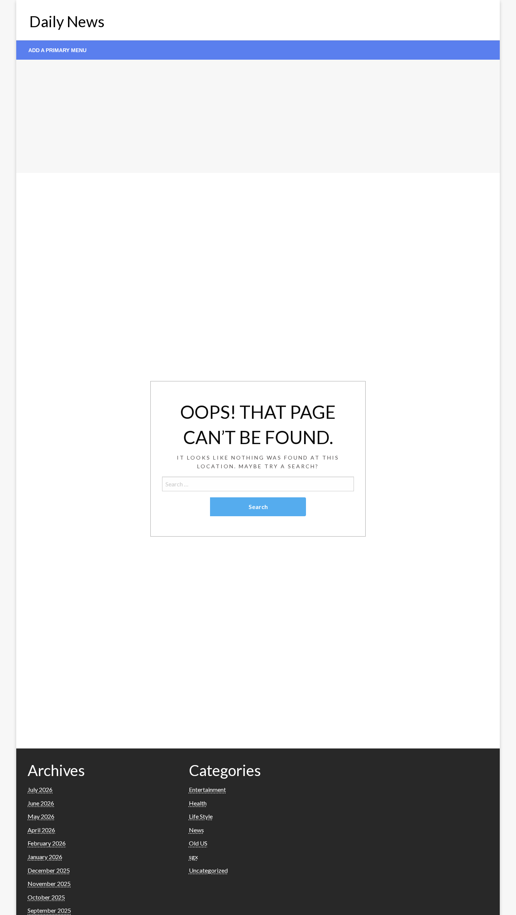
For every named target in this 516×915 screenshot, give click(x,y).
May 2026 (41, 816)
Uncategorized (208, 870)
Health (198, 803)
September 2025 (49, 910)
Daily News (67, 21)
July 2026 (40, 789)
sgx (193, 856)
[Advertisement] (258, 116)
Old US (198, 843)
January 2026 (45, 856)
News (196, 829)
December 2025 (49, 870)
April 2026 (41, 829)
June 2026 (41, 803)
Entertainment (207, 789)
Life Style (201, 816)
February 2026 (47, 843)
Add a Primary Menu (57, 50)
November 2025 (49, 883)
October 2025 (46, 897)
